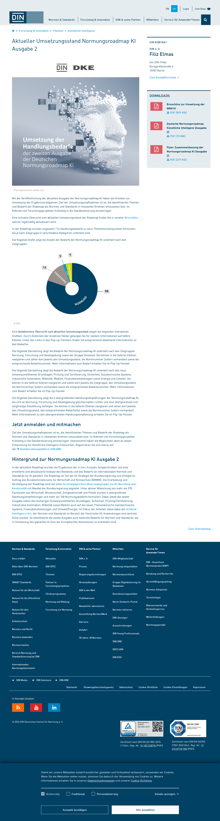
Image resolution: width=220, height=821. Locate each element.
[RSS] (18, 707)
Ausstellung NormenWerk (93, 613)
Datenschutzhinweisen (101, 780)
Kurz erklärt (18, 558)
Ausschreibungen (122, 625)
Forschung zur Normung (59, 609)
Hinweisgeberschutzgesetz (99, 687)
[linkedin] (54, 707)
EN (167, 8)
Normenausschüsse (123, 574)
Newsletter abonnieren (91, 605)
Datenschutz (126, 687)
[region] (110, 786)
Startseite (71, 687)
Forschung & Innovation (95, 19)
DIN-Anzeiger (120, 617)
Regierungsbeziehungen (92, 574)
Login (186, 8)
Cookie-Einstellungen (175, 687)
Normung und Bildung (57, 601)
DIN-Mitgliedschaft (123, 558)
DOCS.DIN (118, 649)
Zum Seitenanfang (199, 528)
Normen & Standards (62, 19)
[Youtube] (36, 707)
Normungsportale (156, 624)
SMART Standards (21, 582)
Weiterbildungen (155, 616)
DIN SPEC (17, 574)
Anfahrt (83, 629)
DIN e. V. (83, 558)
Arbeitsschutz (19, 621)
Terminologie (153, 597)
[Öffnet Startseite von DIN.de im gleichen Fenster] (26, 15)
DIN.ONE (117, 641)
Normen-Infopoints (156, 589)
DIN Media (21, 679)
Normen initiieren (122, 609)
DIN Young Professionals (126, 633)
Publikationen (86, 598)
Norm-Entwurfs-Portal (125, 601)
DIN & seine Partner (128, 19)
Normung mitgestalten (125, 566)
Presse (83, 566)
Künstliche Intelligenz (81, 30)
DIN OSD (117, 657)
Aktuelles (51, 558)
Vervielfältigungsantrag (159, 581)
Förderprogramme (56, 593)
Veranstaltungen (88, 582)
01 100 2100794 (148, 745)
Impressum (199, 687)
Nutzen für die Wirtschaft (26, 590)
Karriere (83, 621)
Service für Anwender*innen (182, 19)
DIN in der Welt (87, 590)
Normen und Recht (22, 629)
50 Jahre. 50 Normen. (90, 637)
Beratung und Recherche (159, 573)
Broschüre (131, 217)
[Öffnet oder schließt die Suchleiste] (206, 19)
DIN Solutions (43, 679)
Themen (58, 30)
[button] (167, 794)
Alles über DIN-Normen (25, 566)
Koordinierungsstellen (125, 593)
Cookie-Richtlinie (141, 780)
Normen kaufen (20, 644)
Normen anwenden (22, 636)
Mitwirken (152, 19)
